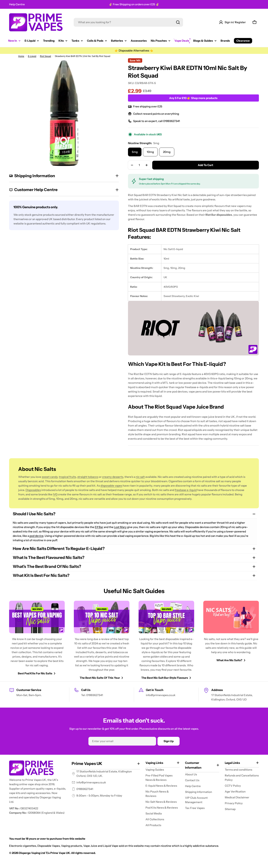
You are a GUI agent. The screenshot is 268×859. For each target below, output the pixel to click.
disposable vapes (111, 485)
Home (21, 56)
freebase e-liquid (186, 490)
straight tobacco (87, 477)
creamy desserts (112, 477)
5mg (135, 152)
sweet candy (50, 477)
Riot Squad (45, 56)
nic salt (140, 477)
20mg (166, 152)
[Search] (178, 22)
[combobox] (128, 22)
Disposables (33, 490)
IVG (55, 494)
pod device (36, 536)
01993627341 (84, 789)
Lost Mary (120, 527)
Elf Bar (99, 527)
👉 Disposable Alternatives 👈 (134, 50)
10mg (150, 152)
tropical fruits (67, 477)
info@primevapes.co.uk (91, 782)
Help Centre (17, 4)
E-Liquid (32, 56)
